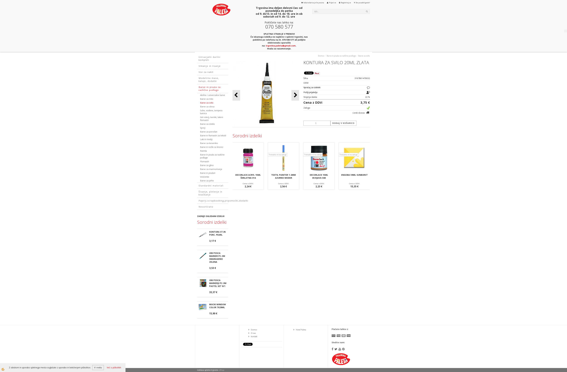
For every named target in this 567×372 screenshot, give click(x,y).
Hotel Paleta (301, 329)
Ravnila (203, 150)
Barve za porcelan (208, 131)
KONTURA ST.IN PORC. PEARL (217, 233)
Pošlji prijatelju (310, 92)
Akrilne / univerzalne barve (212, 95)
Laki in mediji (206, 139)
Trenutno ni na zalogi (277, 154)
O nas (253, 333)
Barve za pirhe (207, 180)
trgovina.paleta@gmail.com (281, 45)
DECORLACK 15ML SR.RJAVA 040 (319, 176)
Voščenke (204, 176)
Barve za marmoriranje (211, 169)
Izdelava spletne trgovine (207, 370)
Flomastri (204, 161)
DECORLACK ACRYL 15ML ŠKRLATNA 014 (248, 176)
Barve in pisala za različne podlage (212, 156)
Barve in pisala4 (207, 173)
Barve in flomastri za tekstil (213, 135)
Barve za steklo (207, 124)
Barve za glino (207, 165)
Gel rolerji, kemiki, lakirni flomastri (211, 119)
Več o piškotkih (114, 367)
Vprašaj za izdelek (311, 87)
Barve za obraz (207, 106)
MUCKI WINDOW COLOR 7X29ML (217, 306)
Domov (321, 56)
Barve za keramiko (209, 143)
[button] (295, 95)
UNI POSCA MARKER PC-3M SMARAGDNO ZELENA (217, 257)
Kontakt (254, 336)
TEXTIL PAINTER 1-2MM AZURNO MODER (283, 176)
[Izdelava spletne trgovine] (221, 370)
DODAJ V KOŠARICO (343, 123)
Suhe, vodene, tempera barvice (211, 112)
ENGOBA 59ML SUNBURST (354, 174)
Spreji (202, 127)
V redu (98, 367)
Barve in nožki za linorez (211, 147)
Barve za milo (206, 98)
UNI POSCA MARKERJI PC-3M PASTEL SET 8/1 (217, 283)
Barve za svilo (206, 102)
